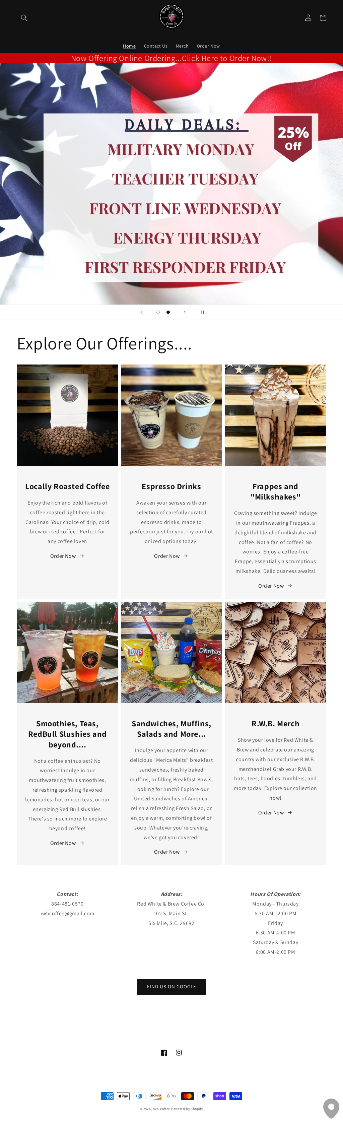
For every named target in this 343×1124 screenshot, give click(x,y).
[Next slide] (184, 312)
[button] (24, 17)
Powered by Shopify (187, 1109)
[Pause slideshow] (201, 312)
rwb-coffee (161, 1109)
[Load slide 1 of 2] (158, 312)
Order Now (63, 555)
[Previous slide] (141, 312)
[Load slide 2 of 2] (168, 312)
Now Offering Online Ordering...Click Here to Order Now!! (171, 58)
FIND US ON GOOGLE (171, 986)
